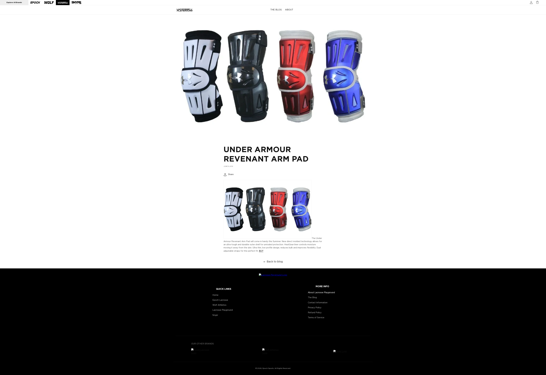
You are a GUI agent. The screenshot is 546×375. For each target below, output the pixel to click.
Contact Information (317, 303)
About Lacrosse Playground (321, 293)
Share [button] (231, 174)
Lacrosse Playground (222, 310)
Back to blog (275, 261)
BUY (261, 251)
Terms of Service (316, 318)
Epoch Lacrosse (220, 300)
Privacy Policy (314, 308)
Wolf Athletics (219, 305)
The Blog (312, 298)
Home (215, 295)
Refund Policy (314, 313)
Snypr (215, 315)
